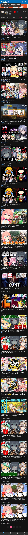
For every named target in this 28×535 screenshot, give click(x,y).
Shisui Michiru (4, 142)
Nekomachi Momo (5, 289)
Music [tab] (14, 17)
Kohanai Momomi (4, 395)
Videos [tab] (3, 17)
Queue (2, 417)
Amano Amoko (4, 80)
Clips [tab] (8, 17)
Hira (2, 185)
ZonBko (2, 38)
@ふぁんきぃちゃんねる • (9, 11)
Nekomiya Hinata (4, 227)
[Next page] (20, 527)
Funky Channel (8, 10)
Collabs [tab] (21, 17)
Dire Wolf (3, 59)
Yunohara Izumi (4, 101)
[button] (7, 2)
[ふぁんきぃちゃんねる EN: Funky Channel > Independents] (2, 12)
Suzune (2, 374)
